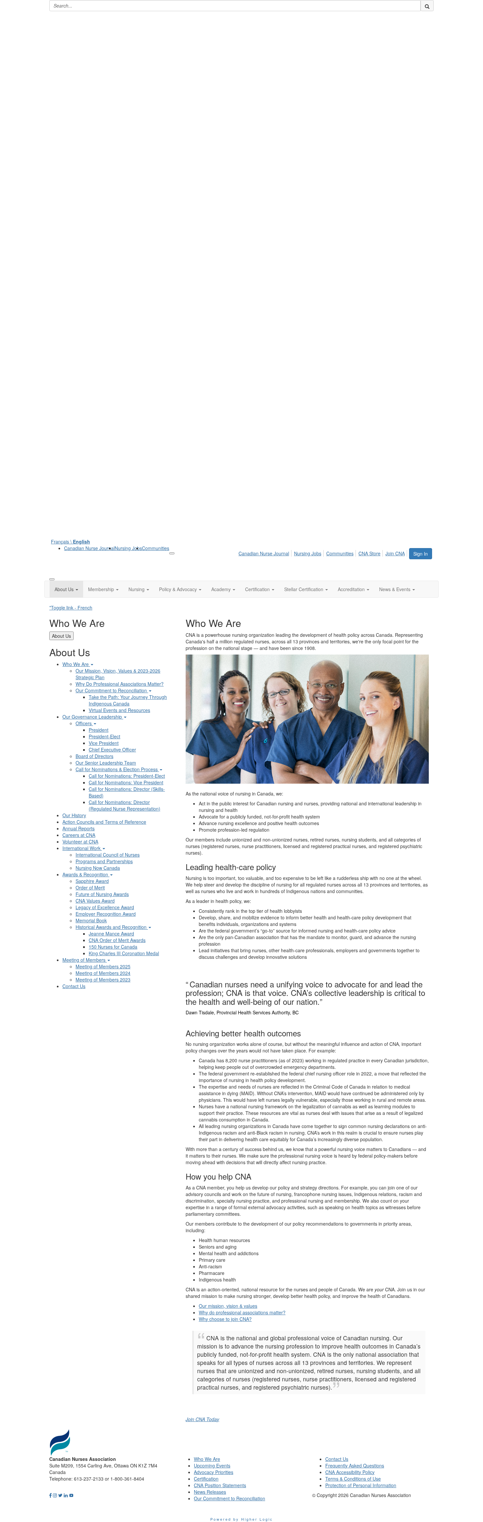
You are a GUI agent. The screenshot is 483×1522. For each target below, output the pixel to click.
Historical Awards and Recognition (112, 927)
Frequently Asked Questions (354, 1465)
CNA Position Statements (220, 1485)
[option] (307, 996)
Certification (206, 1478)
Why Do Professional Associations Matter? (120, 683)
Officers (84, 723)
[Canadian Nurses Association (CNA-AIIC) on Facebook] (50, 1495)
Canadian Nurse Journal (89, 548)
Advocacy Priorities (213, 1472)
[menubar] (323, 552)
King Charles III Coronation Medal (124, 953)
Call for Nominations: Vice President (126, 782)
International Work (82, 848)
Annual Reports (78, 828)
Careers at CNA (78, 835)
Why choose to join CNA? (225, 1319)
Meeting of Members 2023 (103, 979)
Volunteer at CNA (80, 841)
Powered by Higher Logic (241, 1519)
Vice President (104, 743)
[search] (427, 5)
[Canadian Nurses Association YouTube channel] (71, 1495)
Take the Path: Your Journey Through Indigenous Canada (128, 700)
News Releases (210, 1491)
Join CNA (395, 553)
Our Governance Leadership (92, 716)
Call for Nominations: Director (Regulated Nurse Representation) (124, 805)
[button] (66, 589)
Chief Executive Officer (112, 749)
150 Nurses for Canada (113, 946)
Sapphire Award (92, 881)
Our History (74, 815)
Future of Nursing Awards (102, 894)
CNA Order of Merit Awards (117, 940)
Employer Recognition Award (106, 914)
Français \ (70, 541)
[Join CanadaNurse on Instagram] (55, 1495)
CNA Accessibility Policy (350, 1472)
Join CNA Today (202, 1419)
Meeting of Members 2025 (103, 966)
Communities (155, 548)
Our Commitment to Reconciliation (112, 690)
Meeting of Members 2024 (103, 973)
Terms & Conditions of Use (353, 1478)
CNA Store (369, 553)
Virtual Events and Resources (119, 710)
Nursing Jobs (128, 548)
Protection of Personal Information (360, 1485)
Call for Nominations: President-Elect (127, 776)
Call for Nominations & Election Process (117, 769)
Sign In (420, 553)
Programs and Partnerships (104, 861)
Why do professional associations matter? (242, 1312)
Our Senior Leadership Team (106, 762)
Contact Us (73, 986)
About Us (61, 636)
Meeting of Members (84, 960)
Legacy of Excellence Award (105, 907)
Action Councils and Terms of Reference (104, 822)
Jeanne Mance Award (111, 933)
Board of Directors (94, 756)
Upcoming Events (212, 1465)
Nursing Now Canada (98, 868)
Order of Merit (90, 887)
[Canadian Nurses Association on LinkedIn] (66, 1495)
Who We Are (76, 664)
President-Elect (104, 736)
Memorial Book (91, 920)
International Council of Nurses (108, 854)
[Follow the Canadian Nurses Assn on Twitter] (60, 1495)
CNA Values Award (95, 900)
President (98, 729)
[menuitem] (89, 548)
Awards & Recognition (85, 874)
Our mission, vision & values (228, 1306)
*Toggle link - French (70, 607)
